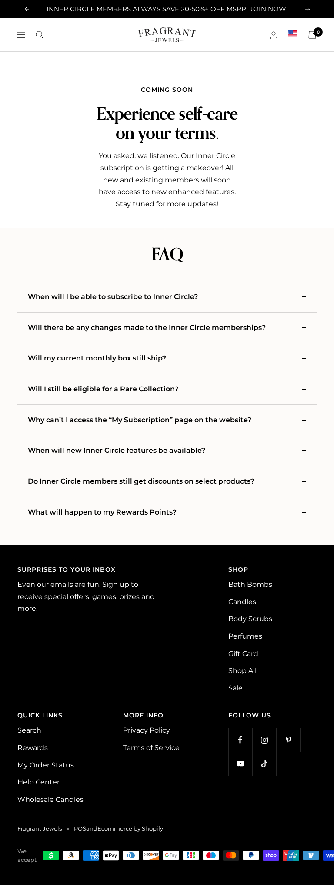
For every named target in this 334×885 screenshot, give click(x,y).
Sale (235, 688)
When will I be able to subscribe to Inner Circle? (113, 297)
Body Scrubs (250, 619)
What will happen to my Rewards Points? (102, 512)
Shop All (242, 670)
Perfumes (245, 636)
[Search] (39, 35)
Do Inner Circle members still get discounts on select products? (141, 481)
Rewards (32, 748)
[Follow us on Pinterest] (288, 740)
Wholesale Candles (50, 799)
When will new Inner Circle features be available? (116, 450)
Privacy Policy (146, 730)
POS (80, 828)
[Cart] (312, 35)
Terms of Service (151, 748)
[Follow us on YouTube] (240, 764)
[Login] (273, 35)
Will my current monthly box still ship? (97, 358)
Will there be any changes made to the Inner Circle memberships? (147, 327)
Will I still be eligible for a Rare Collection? (103, 389)
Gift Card (243, 653)
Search (29, 730)
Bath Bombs (250, 584)
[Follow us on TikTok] (264, 764)
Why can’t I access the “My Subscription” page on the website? (139, 420)
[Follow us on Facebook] (240, 740)
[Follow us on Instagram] (264, 740)
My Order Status (45, 765)
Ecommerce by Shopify (130, 828)
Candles (242, 602)
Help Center (38, 782)
